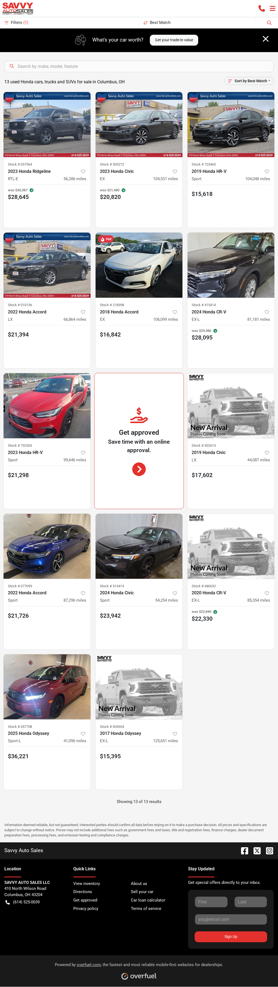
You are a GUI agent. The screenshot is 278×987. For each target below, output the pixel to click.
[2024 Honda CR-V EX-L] (230, 265)
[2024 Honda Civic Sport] (139, 546)
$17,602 (202, 475)
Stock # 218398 (112, 305)
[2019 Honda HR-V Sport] (230, 124)
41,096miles (75, 740)
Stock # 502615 (204, 445)
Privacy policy (85, 908)
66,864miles (75, 319)
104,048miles (257, 178)
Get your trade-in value (174, 40)
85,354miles (258, 600)
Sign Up (231, 936)
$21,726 (18, 615)
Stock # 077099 (20, 586)
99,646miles (75, 460)
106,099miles (165, 319)
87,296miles (75, 600)
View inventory (86, 883)
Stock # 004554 (112, 727)
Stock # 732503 (20, 445)
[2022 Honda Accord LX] (47, 265)
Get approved (85, 900)
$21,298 (18, 475)
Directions (82, 891)
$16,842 (110, 334)
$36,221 (18, 756)
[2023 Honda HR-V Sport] (47, 405)
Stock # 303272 (112, 164)
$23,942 (110, 615)
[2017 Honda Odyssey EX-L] (139, 686)
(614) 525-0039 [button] (26, 902)
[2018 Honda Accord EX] (139, 265)
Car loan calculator (148, 900)
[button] (261, 8)
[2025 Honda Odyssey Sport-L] (47, 686)
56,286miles (75, 178)
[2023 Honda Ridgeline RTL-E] (47, 124)
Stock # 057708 (20, 727)
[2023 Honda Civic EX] (139, 124)
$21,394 (18, 334)
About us (139, 883)
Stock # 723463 (204, 164)
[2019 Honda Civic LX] (230, 405)
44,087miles (258, 460)
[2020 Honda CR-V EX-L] (230, 546)
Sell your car (142, 891)
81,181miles (258, 319)
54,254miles (166, 600)
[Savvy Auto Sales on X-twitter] (255, 850)
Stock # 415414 (204, 305)
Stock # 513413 (112, 586)
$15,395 (110, 756)
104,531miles (165, 178)
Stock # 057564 (20, 164)
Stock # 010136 (20, 305)
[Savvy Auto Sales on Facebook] (242, 850)
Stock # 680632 (204, 586)
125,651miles (165, 740)
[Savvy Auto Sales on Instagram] (267, 850)
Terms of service (146, 908)
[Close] (265, 39)
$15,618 (202, 194)
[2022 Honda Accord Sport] (47, 546)
